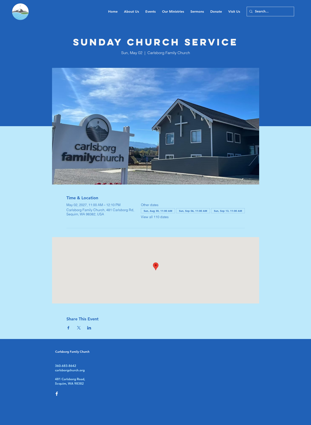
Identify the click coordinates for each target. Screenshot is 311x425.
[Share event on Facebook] (68, 327)
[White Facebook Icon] (56, 393)
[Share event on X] (79, 327)
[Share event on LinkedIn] (89, 327)
